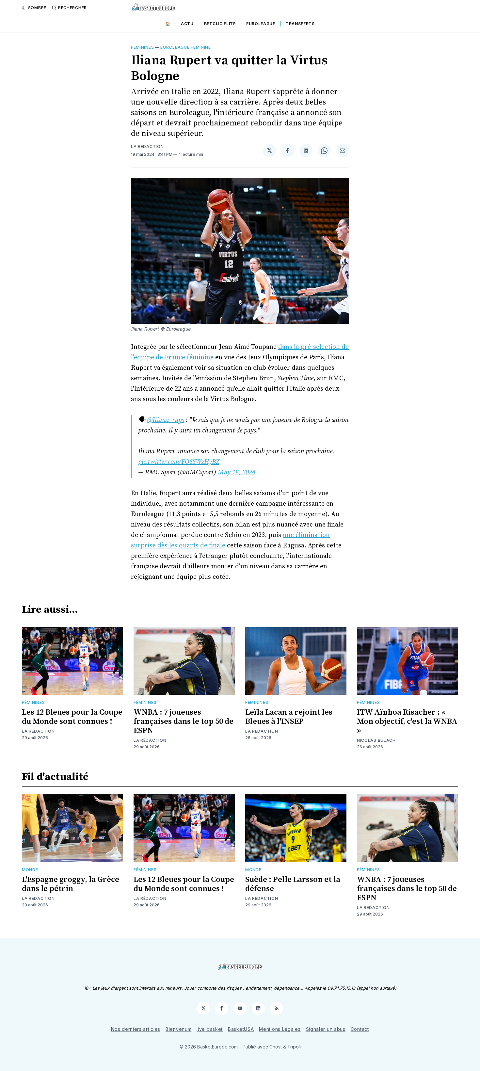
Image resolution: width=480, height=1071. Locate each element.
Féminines (142, 47)
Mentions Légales (279, 1029)
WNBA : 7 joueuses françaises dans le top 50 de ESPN (183, 721)
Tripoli (294, 1046)
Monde (30, 869)
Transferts (300, 23)
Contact (360, 1029)
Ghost (275, 1046)
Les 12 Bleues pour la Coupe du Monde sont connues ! (72, 716)
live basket (210, 1029)
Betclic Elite (220, 23)
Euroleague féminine (185, 47)
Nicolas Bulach (376, 740)
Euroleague (260, 23)
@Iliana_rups (165, 420)
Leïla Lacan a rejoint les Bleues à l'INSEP (288, 716)
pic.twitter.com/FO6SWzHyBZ (178, 462)
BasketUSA (241, 1029)
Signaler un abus (325, 1029)
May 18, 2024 (236, 472)
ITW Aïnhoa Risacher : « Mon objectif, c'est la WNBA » (407, 721)
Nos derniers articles (135, 1029)
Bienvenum (178, 1029)
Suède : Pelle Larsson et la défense (292, 884)
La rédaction (147, 146)
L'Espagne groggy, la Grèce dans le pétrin (70, 884)
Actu (187, 23)
